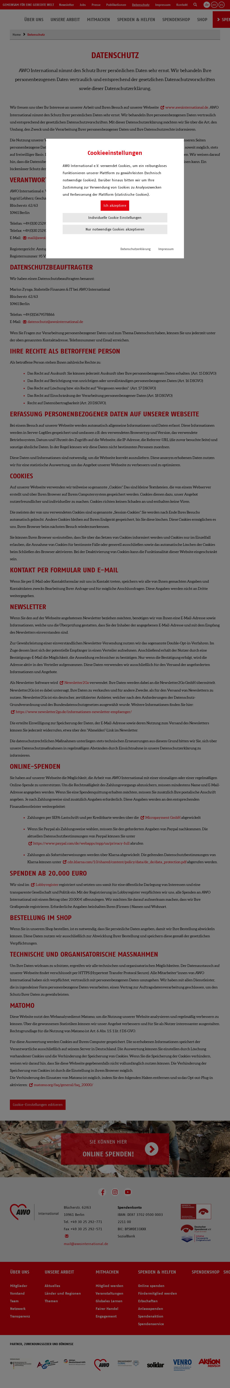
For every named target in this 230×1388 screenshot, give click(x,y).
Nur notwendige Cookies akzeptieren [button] (115, 229)
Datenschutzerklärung (135, 249)
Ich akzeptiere (115, 205)
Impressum (166, 249)
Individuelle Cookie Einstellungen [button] (115, 217)
